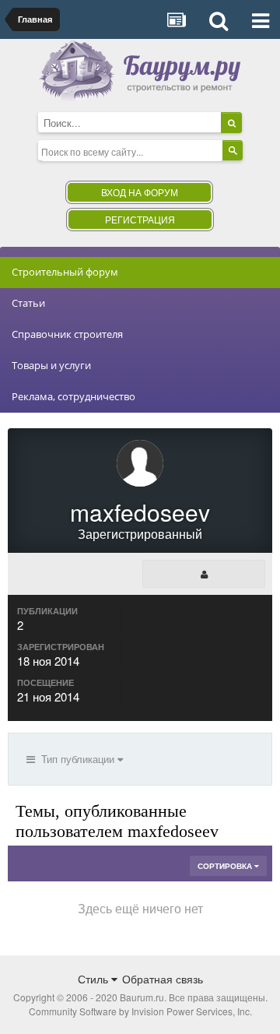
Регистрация (140, 219)
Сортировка (226, 865)
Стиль (94, 979)
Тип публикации (76, 758)
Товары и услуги (51, 365)
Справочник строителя (67, 334)
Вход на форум (139, 192)
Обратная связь (162, 979)
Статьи (28, 303)
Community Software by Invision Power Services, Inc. (140, 1011)
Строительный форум (65, 272)
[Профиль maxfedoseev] (203, 574)
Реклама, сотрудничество (73, 396)
